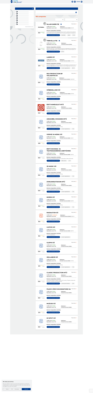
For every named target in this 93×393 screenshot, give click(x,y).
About (7, 389)
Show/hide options (32, 8)
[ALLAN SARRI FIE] (61, 24)
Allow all (26, 389)
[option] (24, 12)
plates (69, 35)
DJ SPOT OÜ (51, 318)
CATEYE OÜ (51, 227)
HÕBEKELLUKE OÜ (53, 90)
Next (76, 12)
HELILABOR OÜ (52, 257)
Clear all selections (28, 26)
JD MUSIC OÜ (51, 166)
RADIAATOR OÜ (52, 213)
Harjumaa (73, 23)
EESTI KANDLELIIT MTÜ (55, 104)
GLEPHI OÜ (51, 242)
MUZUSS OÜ (51, 303)
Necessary (17, 389)
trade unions (64, 160)
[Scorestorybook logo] (16, 1)
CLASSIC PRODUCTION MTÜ (57, 272)
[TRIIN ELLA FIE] (59, 40)
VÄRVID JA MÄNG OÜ (54, 134)
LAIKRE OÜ (51, 57)
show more (73, 35)
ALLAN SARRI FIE (53, 24)
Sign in (78, 1)
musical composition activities (53, 35)
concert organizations (66, 68)
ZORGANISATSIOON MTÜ (56, 182)
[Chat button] (72, 2)
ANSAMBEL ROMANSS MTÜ (57, 119)
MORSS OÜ (51, 197)
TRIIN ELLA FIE (52, 41)
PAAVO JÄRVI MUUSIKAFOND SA (59, 289)
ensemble (63, 35)
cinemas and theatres (66, 283)
